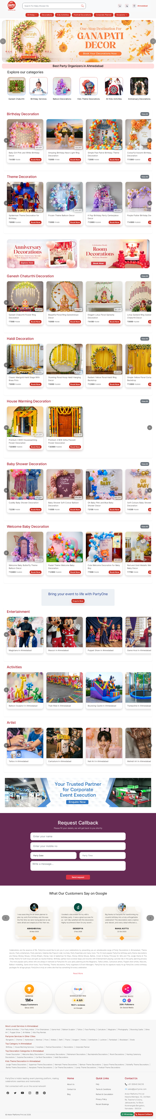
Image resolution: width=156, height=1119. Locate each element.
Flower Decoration (13, 1054)
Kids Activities (63, 15)
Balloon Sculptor (68, 1029)
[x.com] (15, 1093)
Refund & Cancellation (104, 1094)
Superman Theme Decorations (40, 1064)
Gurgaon (75, 1040)
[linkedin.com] (37, 1093)
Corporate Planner (103, 15)
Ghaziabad (123, 1040)
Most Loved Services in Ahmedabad (21, 1026)
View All (144, 114)
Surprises (40, 1047)
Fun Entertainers (42, 1029)
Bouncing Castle (136, 1029)
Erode (132, 1040)
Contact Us (71, 1089)
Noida (83, 1040)
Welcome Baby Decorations (33, 1054)
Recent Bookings (102, 1104)
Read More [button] (78, 973)
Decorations (47, 15)
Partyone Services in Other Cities (20, 1036)
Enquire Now (78, 601)
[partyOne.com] (12, 6)
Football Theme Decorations (109, 1067)
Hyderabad (29, 1040)
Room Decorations (117, 1054)
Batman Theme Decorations (90, 1064)
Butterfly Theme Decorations (137, 1064)
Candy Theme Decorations (85, 1067)
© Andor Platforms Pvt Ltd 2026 (18, 1115)
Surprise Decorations (25, 1057)
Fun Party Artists (27, 1029)
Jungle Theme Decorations (16, 1064)
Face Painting (90, 1029)
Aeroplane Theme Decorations (40, 1067)
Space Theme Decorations (113, 1064)
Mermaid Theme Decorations (66, 1064)
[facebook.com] (7, 1093)
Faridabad (113, 1040)
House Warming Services (24, 1047)
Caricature (102, 1029)
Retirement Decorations (76, 1054)
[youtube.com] (22, 1093)
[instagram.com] (29, 1093)
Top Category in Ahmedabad (18, 1043)
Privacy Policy (101, 1099)
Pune (46, 1040)
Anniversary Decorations (55, 1054)
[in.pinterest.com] (44, 1093)
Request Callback (144, 1114)
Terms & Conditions (103, 1089)
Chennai (19, 1040)
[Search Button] (82, 6)
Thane (67, 1040)
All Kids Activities (12, 1029)
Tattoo (79, 1029)
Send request (78, 877)
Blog (68, 1094)
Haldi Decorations (61, 1057)
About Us (70, 1084)
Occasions (121, 15)
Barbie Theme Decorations (16, 1067)
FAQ (97, 1084)
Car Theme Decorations (64, 1067)
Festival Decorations (82, 15)
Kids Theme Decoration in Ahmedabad (22, 1061)
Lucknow (103, 1040)
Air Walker (26, 1032)
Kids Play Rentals (39, 1032)
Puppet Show (15, 1032)
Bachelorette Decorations (97, 1054)
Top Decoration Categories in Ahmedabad (24, 1051)
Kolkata (53, 1040)
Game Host (55, 1029)
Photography (123, 1029)
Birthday (31, 15)
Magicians (112, 1029)
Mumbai (39, 1040)
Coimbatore (92, 1040)
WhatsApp (128, 1114)
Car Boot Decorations (43, 1057)
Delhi (61, 1040)
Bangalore (10, 1040)
